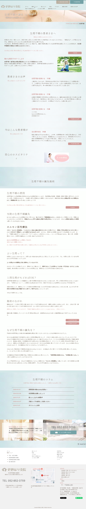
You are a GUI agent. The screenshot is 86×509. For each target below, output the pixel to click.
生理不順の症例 (75, 143)
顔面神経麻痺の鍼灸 (14, 457)
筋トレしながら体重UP (36, 397)
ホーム (26, 6)
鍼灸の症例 (64, 6)
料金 (50, 6)
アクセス (57, 6)
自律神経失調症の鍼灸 (14, 459)
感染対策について (52, 8)
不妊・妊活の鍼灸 (13, 455)
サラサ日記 (59, 457)
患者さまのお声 (74, 6)
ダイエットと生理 (34, 405)
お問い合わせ (60, 456)
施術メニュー (35, 6)
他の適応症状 (74, 23)
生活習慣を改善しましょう (37, 393)
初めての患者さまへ (29, 8)
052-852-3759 (64, 2)
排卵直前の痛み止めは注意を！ (38, 389)
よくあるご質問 (41, 8)
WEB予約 (77, 2)
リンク (58, 459)
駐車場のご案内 (69, 484)
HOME (68, 23)
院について (43, 6)
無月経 (75, 52)
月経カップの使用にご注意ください (39, 401)
